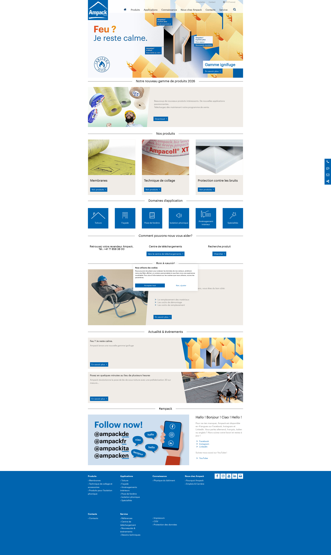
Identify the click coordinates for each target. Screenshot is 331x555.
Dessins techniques (130, 535)
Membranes (95, 480)
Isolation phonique (130, 497)
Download (160, 119)
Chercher (219, 254)
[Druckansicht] (240, 476)
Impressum (159, 518)
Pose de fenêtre (129, 493)
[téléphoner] (328, 162)
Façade (125, 484)
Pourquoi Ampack (195, 480)
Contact (212, 2)
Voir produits (98, 189)
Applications (150, 9)
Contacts (210, 9)
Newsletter (200, 2)
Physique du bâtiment (164, 480)
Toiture (124, 480)
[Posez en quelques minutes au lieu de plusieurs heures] (212, 387)
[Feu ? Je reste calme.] (212, 353)
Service (223, 9)
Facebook (204, 441)
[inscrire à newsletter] (327, 175)
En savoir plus (162, 317)
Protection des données (165, 524)
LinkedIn (203, 446)
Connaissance (169, 9)
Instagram (204, 444)
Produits (135, 9)
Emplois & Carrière (195, 484)
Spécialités (126, 500)
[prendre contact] (327, 168)
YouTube (203, 458)
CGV (156, 521)
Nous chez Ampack (191, 9)
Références (126, 518)
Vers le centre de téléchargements (165, 254)
